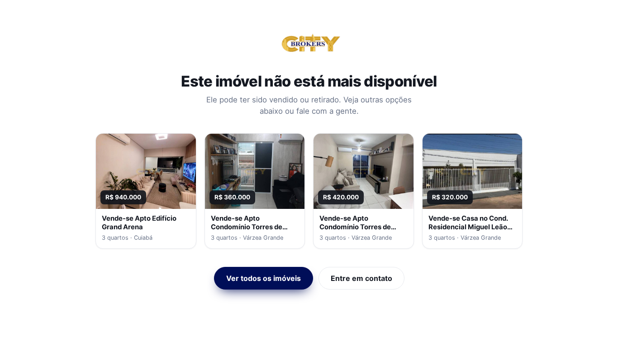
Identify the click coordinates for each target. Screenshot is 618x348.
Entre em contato (361, 278)
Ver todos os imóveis (263, 278)
